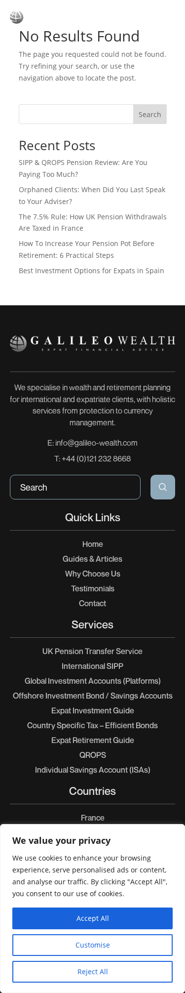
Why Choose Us (92, 573)
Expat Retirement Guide (92, 740)
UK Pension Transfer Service (92, 651)
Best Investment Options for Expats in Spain (91, 270)
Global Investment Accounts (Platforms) (93, 680)
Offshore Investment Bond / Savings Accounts (93, 695)
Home (92, 543)
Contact (92, 603)
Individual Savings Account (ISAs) (92, 769)
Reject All (92, 971)
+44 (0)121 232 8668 (96, 458)
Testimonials (92, 588)
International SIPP (92, 665)
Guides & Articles (92, 558)
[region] (92, 908)
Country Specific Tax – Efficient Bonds (92, 725)
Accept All (92, 918)
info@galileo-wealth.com (96, 443)
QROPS (92, 754)
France (93, 817)
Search (150, 114)
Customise (92, 945)
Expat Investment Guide (92, 710)
